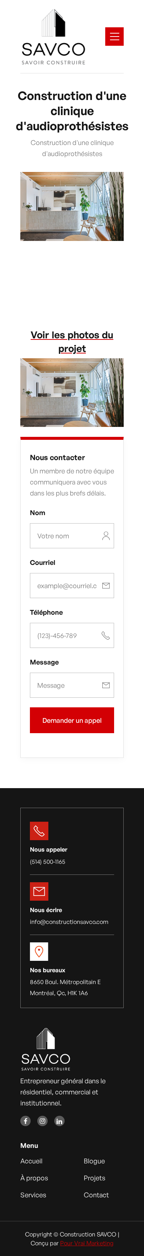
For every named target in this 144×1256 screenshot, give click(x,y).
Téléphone (46, 612)
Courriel (42, 562)
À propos (34, 1178)
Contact (96, 1195)
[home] (53, 36)
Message (44, 662)
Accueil (31, 1161)
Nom (37, 512)
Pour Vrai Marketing (86, 1243)
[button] (114, 36)
